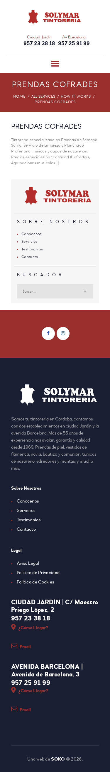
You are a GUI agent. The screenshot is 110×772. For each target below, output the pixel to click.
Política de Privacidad (38, 573)
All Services (43, 96)
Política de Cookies (35, 582)
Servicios (29, 241)
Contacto (29, 256)
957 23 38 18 (30, 618)
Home (19, 96)
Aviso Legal (28, 563)
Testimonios (32, 249)
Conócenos (31, 233)
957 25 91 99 (30, 683)
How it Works (76, 96)
